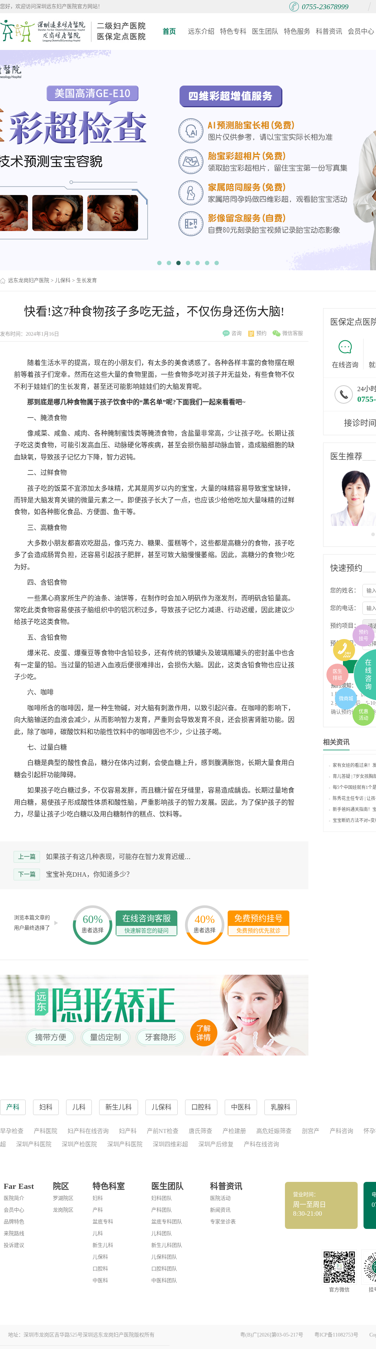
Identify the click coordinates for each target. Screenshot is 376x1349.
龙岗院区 (63, 1210)
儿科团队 (161, 1233)
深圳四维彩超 (170, 1144)
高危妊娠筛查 (274, 1131)
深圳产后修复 (216, 1144)
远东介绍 (201, 31)
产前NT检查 (162, 1131)
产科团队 (161, 1210)
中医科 (100, 1280)
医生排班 (337, 674)
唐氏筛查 (200, 1131)
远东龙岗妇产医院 (28, 280)
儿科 (98, 1233)
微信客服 (292, 333)
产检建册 (234, 1131)
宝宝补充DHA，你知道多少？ (89, 874)
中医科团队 (164, 1280)
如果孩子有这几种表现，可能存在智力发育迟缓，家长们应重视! (139, 857)
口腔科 (100, 1269)
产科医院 (45, 1131)
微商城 (346, 698)
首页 (169, 31)
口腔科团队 (164, 1269)
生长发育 (86, 280)
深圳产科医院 (33, 1144)
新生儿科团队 (166, 1245)
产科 (98, 1210)
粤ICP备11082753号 (336, 1335)
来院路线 (14, 1233)
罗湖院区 (63, 1198)
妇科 (98, 1198)
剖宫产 (310, 1131)
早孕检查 (12, 1131)
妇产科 (128, 1131)
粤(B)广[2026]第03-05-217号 (271, 1335)
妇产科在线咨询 (88, 1131)
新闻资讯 (220, 1210)
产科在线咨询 (261, 1144)
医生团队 (265, 31)
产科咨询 (341, 1131)
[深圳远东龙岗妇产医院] (73, 31)
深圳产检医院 (79, 1144)
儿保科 (62, 280)
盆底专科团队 (166, 1221)
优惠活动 (363, 714)
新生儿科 (103, 1245)
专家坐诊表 (223, 1221)
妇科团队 (161, 1198)
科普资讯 (329, 31)
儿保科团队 (164, 1257)
